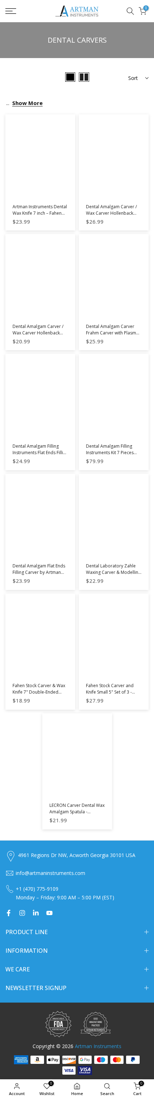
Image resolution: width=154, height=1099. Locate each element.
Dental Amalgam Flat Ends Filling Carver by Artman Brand (39, 572)
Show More (27, 102)
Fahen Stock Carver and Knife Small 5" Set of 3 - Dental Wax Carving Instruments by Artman (110, 695)
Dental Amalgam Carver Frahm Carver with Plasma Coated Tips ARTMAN (112, 332)
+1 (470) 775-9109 (37, 888)
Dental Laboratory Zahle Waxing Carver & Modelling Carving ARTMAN (113, 572)
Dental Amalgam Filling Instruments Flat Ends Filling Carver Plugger (40, 452)
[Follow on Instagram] (22, 913)
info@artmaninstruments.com (50, 873)
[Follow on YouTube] (49, 913)
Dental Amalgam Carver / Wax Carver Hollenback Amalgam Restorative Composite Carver (111, 216)
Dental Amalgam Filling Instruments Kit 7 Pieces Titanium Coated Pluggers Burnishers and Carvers (112, 455)
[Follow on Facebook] (8, 913)
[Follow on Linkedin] (36, 913)
